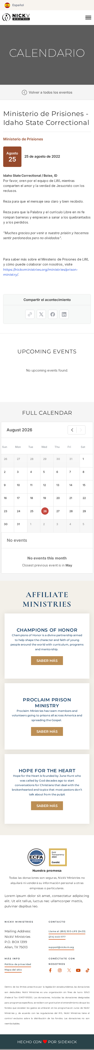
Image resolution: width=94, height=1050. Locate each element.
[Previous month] (72, 430)
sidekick (67, 1042)
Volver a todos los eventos (50, 92)
